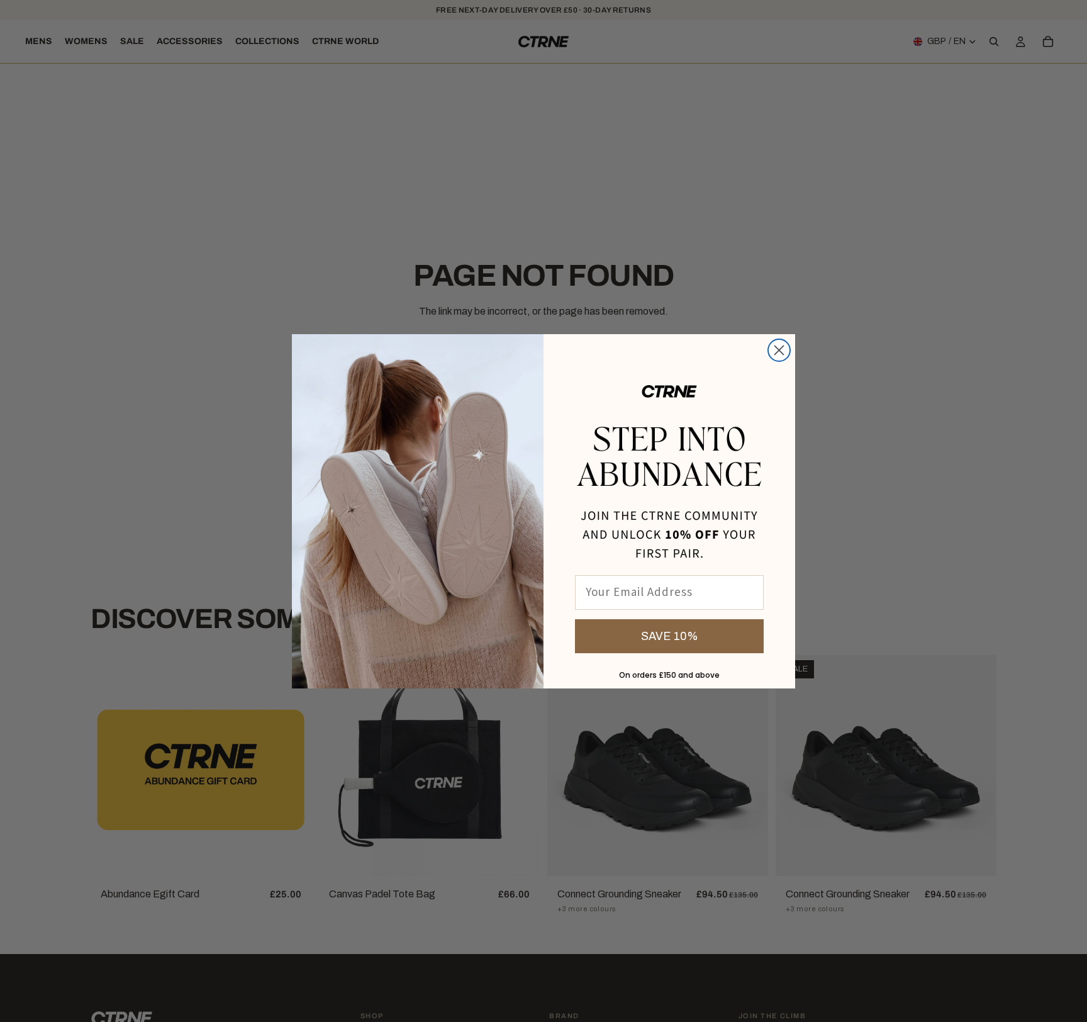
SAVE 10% (669, 636)
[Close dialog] (779, 350)
